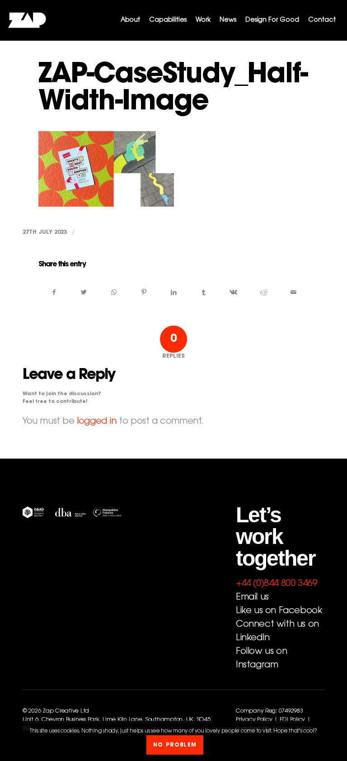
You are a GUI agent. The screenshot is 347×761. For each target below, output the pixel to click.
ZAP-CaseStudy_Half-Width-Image (172, 89)
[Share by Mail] (293, 293)
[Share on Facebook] (54, 293)
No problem (175, 745)
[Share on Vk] (233, 293)
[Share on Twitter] (83, 293)
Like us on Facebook (279, 610)
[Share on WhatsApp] (113, 293)
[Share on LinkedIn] (173, 293)
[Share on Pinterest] (144, 293)
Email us (252, 597)
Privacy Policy (254, 720)
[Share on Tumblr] (203, 293)
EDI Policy (292, 720)
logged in (96, 421)
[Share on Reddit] (263, 293)
